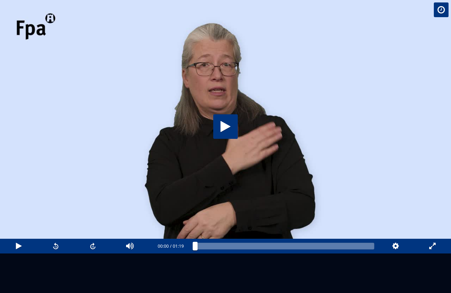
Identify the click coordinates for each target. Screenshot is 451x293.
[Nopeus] (441, 9)
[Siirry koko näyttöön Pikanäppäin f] (432, 246)
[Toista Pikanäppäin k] (18, 246)
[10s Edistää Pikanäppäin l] (92, 246)
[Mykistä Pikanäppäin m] (129, 246)
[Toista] (225, 126)
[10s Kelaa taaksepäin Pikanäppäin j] (55, 246)
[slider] (285, 246)
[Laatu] (395, 246)
